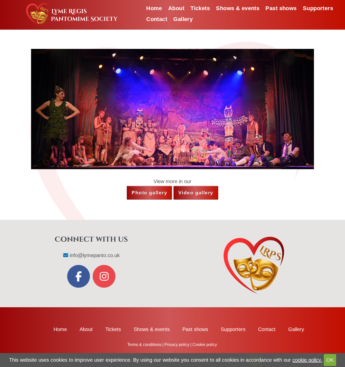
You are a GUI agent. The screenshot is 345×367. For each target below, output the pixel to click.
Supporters (318, 8)
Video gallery (195, 192)
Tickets (200, 8)
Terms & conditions (144, 344)
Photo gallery (149, 192)
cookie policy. (307, 360)
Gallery (183, 19)
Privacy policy (176, 344)
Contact (156, 19)
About (176, 8)
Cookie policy (204, 344)
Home (154, 8)
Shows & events (237, 8)
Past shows (281, 8)
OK (330, 360)
